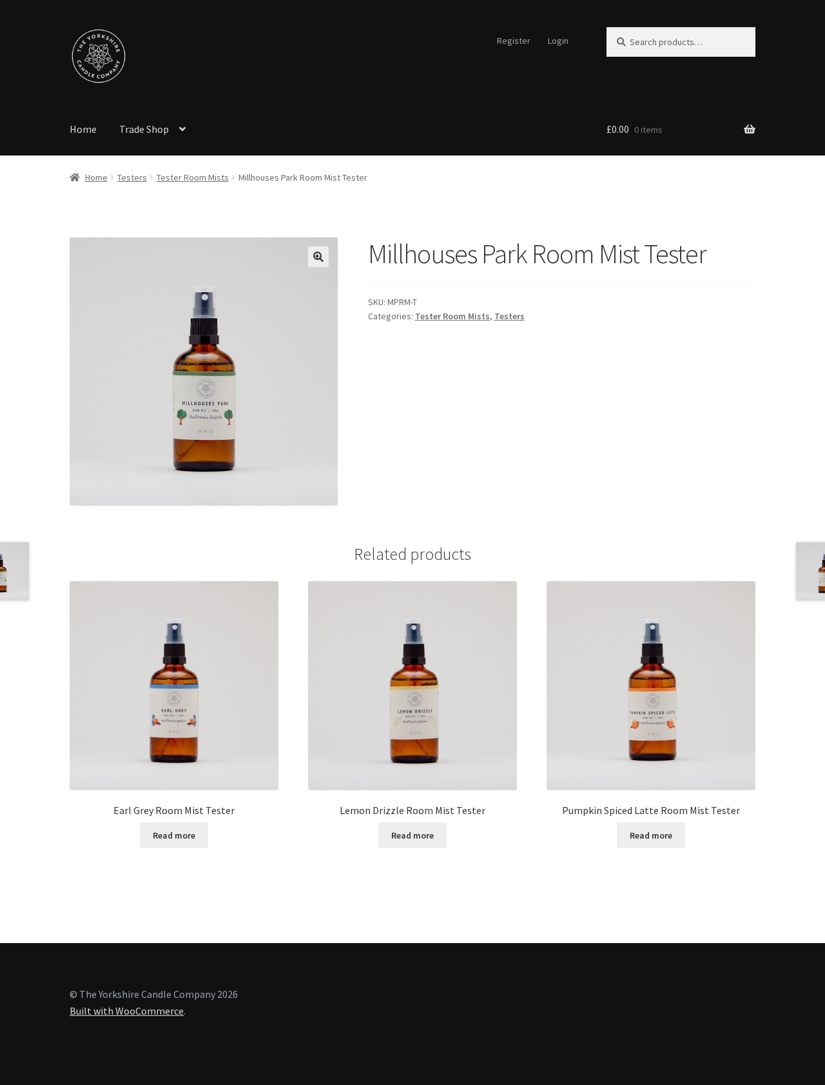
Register (513, 40)
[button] (318, 256)
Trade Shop (144, 129)
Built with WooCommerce (127, 1010)
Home (83, 129)
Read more (174, 835)
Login (558, 40)
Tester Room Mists (193, 177)
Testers (132, 177)
